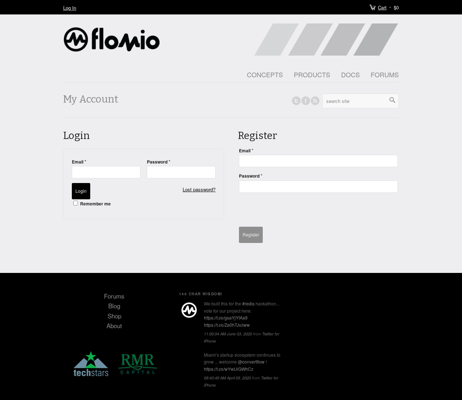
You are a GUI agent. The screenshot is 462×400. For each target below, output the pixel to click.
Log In (69, 7)
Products (312, 74)
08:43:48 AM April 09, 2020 (227, 378)
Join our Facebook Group (305, 100)
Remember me (95, 203)
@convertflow (251, 361)
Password (158, 161)
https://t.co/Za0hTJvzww (227, 325)
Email (79, 161)
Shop (114, 315)
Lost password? (199, 189)
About (114, 325)
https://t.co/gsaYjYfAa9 (226, 317)
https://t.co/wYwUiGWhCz (228, 369)
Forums (385, 74)
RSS (315, 100)
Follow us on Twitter (296, 100)
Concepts (265, 74)
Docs (350, 74)
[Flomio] (189, 310)
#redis (248, 303)
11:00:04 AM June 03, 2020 (228, 333)
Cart (382, 7)
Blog (114, 305)
